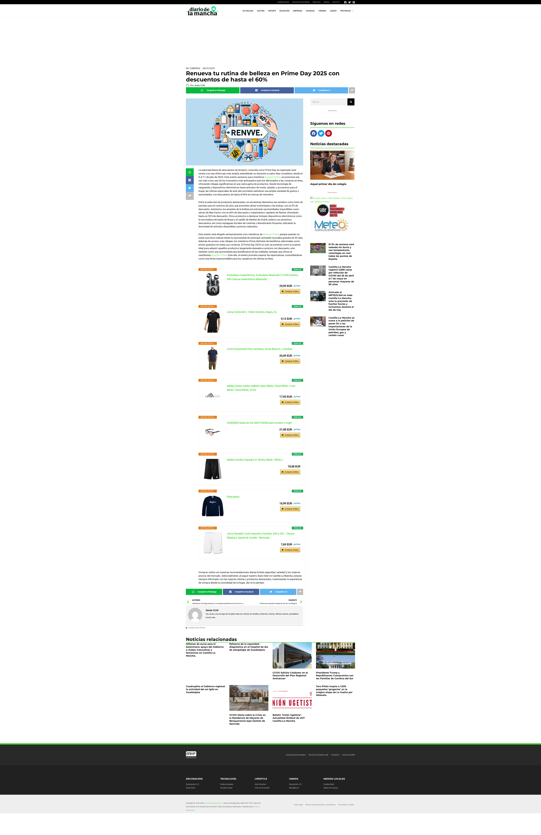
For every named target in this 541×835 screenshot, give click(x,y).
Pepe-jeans (233, 496)
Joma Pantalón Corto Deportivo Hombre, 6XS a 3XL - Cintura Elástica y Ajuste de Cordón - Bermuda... (260, 535)
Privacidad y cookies (346, 805)
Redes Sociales (226, 784)
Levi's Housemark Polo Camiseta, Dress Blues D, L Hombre (259, 348)
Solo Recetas (260, 784)
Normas (326, 2)
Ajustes (332, 830)
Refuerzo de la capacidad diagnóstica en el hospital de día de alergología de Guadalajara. (248, 647)
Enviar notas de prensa (301, 2)
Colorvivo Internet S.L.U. (213, 803)
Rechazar (315, 830)
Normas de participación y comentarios (320, 805)
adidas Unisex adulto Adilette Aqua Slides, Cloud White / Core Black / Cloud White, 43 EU (261, 387)
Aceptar (298, 830)
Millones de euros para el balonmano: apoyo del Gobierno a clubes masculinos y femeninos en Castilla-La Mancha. (205, 650)
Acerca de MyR (348, 755)
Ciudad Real (328, 784)
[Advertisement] (270, 38)
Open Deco (190, 788)
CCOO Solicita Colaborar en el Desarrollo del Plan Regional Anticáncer (290, 675)
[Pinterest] (353, 2)
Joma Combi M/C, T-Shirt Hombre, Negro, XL (252, 312)
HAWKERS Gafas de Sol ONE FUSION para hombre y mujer (259, 422)
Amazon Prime (273, 177)
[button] (352, 10)
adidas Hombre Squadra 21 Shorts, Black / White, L (255, 459)
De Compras (193, 68)
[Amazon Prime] (296, 285)
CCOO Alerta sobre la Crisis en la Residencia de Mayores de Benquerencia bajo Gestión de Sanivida (247, 719)
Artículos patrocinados (296, 755)
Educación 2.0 (295, 784)
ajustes (270, 832)
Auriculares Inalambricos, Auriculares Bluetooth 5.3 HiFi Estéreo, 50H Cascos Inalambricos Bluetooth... (263, 277)
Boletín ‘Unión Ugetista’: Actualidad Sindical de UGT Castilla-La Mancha (289, 718)
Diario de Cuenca (330, 788)
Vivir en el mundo (262, 788)
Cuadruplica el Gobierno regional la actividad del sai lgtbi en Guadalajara (205, 689)
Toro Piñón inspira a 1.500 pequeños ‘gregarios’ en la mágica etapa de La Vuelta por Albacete (334, 690)
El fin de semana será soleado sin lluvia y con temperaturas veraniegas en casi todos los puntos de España (341, 251)
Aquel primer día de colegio (328, 184)
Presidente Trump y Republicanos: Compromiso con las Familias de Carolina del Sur (334, 675)
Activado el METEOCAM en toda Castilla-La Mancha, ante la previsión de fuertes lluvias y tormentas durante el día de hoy (341, 301)
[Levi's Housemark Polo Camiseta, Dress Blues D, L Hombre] (212, 358)
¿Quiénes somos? (283, 2)
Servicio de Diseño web (318, 755)
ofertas (202, 628)
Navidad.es (294, 788)
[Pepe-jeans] (212, 506)
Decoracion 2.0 (192, 784)
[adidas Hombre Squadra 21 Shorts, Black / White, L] (212, 469)
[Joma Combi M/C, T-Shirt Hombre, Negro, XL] (212, 321)
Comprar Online (291, 291)
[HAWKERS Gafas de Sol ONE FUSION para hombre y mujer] (212, 432)
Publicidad (317, 2)
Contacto (336, 2)
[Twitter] (349, 2)
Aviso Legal (298, 805)
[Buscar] (350, 101)
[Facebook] (345, 2)
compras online (194, 628)
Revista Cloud (226, 788)
